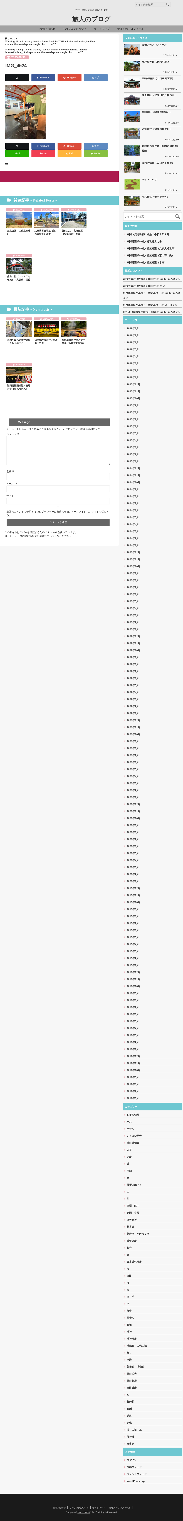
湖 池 (130, 1296)
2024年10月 (133, 482)
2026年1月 (133, 377)
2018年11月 (133, 979)
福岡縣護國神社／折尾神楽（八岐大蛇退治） (73, 341)
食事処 (130, 1443)
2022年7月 (133, 671)
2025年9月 (133, 405)
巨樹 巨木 (133, 1205)
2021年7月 (133, 755)
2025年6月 (133, 426)
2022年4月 (133, 692)
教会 (129, 1247)
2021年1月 (133, 797)
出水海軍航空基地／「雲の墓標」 (142, 292)
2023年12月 (133, 552)
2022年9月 (133, 657)
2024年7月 (133, 503)
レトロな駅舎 (134, 1135)
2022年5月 (133, 685)
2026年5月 (133, 349)
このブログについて (75, 28)
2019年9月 (133, 909)
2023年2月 (133, 622)
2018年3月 (133, 1035)
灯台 (129, 1310)
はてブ (95, 77)
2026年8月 (133, 328)
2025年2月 (133, 454)
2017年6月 (133, 1098)
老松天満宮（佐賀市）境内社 (139, 278)
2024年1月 (133, 545)
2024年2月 (133, 538)
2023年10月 (133, 566)
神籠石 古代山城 (137, 1345)
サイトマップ (102, 28)
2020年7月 (133, 839)
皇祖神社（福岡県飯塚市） (157, 112)
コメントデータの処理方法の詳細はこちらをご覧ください (37, 535)
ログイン (132, 1460)
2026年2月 (133, 370)
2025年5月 (133, 433)
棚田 (129, 1275)
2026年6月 (133, 342)
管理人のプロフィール (130, 28)
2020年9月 (133, 825)
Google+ (71, 77)
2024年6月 (133, 510)
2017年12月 (133, 1056)
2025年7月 (133, 419)
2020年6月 (133, 846)
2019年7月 (133, 923)
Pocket (43, 153)
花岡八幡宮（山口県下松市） (158, 162)
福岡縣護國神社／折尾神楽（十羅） (147, 262)
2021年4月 (133, 776)
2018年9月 (133, 993)
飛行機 (130, 1436)
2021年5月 (133, 769)
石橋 (129, 1324)
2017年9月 (133, 1077)
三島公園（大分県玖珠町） (18, 232)
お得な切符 (133, 1114)
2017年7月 (133, 1091)
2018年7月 (133, 1007)
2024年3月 (133, 531)
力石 (129, 1149)
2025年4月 (133, 440)
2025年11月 (133, 391)
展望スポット (134, 1184)
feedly (97, 153)
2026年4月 (133, 356)
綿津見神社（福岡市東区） (157, 61)
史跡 (129, 1156)
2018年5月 (133, 1021)
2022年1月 (133, 713)
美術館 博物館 (135, 1366)
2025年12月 (133, 384)
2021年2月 (133, 790)
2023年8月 (133, 580)
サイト (10, 495)
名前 (10, 471)
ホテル (130, 1128)
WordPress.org (136, 1481)
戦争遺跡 (132, 1240)
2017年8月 (133, 1084)
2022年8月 (133, 664)
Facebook (44, 77)
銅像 (129, 1422)
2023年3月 (133, 615)
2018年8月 (133, 1000)
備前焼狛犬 (133, 1142)
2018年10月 (133, 986)
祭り (129, 1352)
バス (129, 1121)
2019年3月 (133, 951)
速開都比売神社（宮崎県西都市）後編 (160, 148)
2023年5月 (133, 601)
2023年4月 (133, 608)
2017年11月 (133, 1063)
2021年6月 (133, 762)
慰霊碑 (130, 1226)
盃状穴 (130, 1317)
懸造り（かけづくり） (139, 1233)
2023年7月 (133, 587)
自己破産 (132, 1387)
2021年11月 (133, 727)
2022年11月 (133, 643)
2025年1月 (133, 461)
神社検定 (132, 1338)
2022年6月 (133, 678)
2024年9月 (133, 489)
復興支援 (132, 1219)
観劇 (129, 1408)
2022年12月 (133, 636)
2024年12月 (133, 468)
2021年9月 (133, 741)
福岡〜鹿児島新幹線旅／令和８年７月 (18, 341)
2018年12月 (133, 972)
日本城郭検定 (134, 1261)
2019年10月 (133, 902)
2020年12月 (133, 804)
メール (11, 483)
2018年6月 (133, 1014)
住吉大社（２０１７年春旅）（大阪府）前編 (18, 278)
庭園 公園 (133, 1212)
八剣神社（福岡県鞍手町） (157, 128)
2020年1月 (133, 881)
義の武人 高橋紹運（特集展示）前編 (72, 232)
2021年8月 (133, 748)
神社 (129, 1331)
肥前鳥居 (132, 1380)
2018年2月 (133, 1042)
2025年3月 (133, 447)
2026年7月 (133, 335)
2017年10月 (133, 1070)
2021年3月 (133, 783)
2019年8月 (133, 916)
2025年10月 (133, 398)
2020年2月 (133, 874)
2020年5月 (133, 853)
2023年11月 (133, 559)
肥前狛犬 (132, 1373)
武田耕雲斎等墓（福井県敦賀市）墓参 (46, 232)
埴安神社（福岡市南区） (155, 196)
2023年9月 (133, 573)
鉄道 (129, 1415)
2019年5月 (133, 937)
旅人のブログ (91, 19)
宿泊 (129, 1170)
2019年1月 (133, 965)
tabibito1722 (167, 278)
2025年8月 (133, 412)
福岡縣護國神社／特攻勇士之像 (46, 341)
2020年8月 (133, 832)
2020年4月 (133, 860)
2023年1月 (133, 629)
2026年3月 (133, 363)
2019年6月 (133, 930)
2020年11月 (133, 811)
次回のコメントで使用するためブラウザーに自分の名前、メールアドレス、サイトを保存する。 (57, 513)
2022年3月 (133, 699)
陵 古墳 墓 (134, 1429)
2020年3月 (133, 867)
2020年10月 (133, 818)
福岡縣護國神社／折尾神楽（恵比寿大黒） (18, 387)
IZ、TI (168, 304)
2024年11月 (133, 475)
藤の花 (130, 1401)
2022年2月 (133, 706)
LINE (17, 153)
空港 (129, 1359)
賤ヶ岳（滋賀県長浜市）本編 (139, 311)
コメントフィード (137, 1474)
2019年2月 (133, 958)
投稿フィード (134, 1467)
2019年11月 (133, 895)
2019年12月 (133, 888)
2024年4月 (133, 524)
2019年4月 (133, 944)
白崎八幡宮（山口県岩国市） (158, 78)
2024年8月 (133, 496)
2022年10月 (133, 650)
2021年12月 (133, 720)
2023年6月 (133, 594)
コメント (13, 434)
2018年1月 (133, 1049)
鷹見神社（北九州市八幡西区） (159, 95)
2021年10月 (133, 734)
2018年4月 (133, 1028)
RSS (71, 153)
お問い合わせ (47, 28)
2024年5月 (133, 517)
